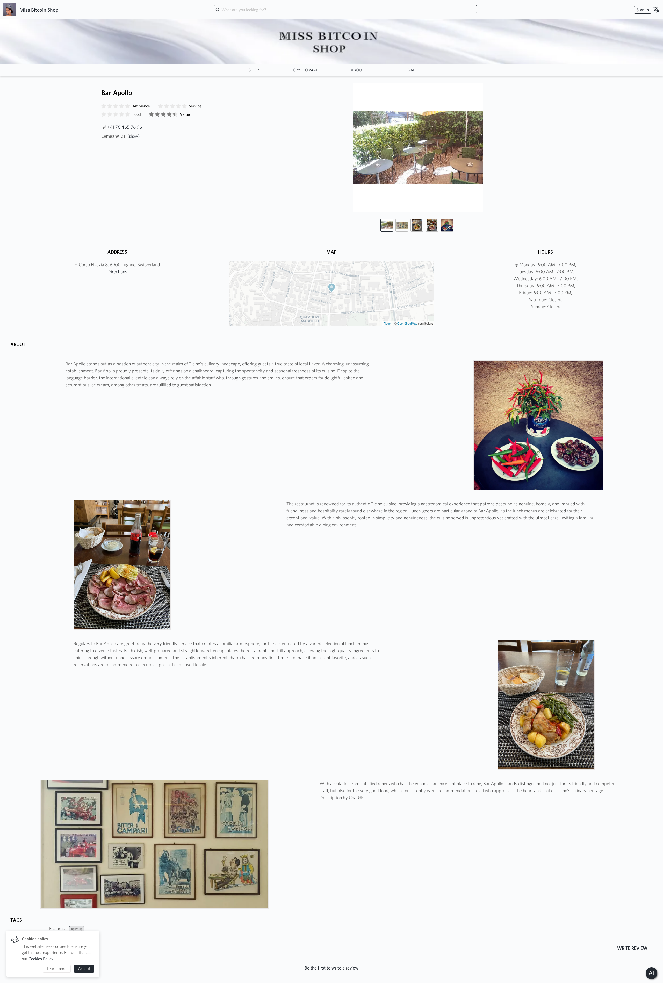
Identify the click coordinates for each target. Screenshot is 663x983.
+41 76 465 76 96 (124, 127)
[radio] (103, 106)
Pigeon (388, 323)
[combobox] (345, 10)
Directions (117, 272)
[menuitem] (642, 10)
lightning (76, 929)
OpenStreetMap (407, 323)
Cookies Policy (40, 959)
